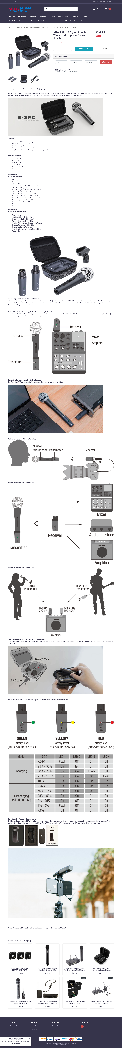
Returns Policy (56, 1026)
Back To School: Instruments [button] (47, 21)
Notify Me (84, 49)
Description (13, 89)
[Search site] (46, 9)
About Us (102, 1)
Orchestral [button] (32, 16)
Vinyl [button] (82, 21)
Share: (56, 42)
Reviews (34, 89)
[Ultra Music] (20, 9)
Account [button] (98, 9)
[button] (105, 49)
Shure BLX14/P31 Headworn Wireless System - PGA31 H (47, 1002)
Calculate (107, 62)
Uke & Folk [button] (76, 16)
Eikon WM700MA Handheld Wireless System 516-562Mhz (74, 969)
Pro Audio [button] (12, 16)
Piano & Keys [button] (43, 16)
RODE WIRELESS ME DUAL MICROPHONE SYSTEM (20, 969)
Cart (108, 9)
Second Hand (74, 21)
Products (96, 1)
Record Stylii (63, 21)
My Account (13, 1026)
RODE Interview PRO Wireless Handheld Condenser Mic (47, 969)
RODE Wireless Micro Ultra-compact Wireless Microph (102, 969)
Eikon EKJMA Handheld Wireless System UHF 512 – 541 (20, 1002)
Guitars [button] (85, 16)
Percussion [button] (22, 16)
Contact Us (110, 1)
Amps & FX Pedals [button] (63, 16)
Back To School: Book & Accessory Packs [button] (22, 21)
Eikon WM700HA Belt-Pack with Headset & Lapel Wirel (101, 1002)
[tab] (13, 89)
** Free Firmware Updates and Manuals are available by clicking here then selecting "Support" (37, 928)
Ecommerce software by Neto (68, 1043)
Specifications (24, 89)
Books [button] (53, 16)
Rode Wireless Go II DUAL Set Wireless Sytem (75, 1002)
